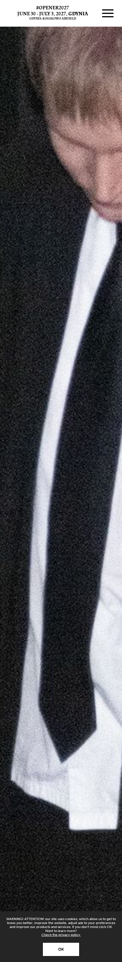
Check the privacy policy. (61, 935)
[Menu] (108, 13)
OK (61, 949)
